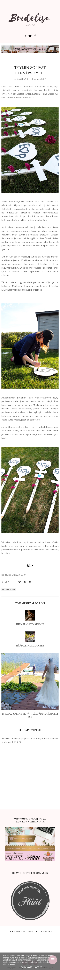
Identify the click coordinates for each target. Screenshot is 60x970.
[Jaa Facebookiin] (14, 582)
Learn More (26, 967)
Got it (38, 967)
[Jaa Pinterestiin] (25, 582)
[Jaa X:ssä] (19, 582)
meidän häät (8, 590)
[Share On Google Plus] (30, 582)
